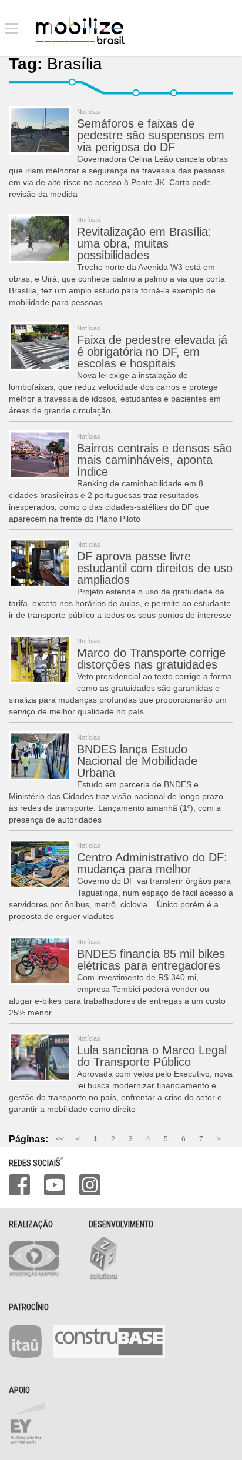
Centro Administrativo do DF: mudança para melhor (152, 863)
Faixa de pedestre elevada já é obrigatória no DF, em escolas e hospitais (152, 351)
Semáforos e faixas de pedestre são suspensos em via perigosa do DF (150, 135)
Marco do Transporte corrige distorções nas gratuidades (151, 658)
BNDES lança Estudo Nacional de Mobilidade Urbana (137, 761)
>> (60, 1158)
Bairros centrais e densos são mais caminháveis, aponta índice (154, 460)
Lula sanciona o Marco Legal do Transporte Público (152, 1056)
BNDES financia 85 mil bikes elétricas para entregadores (151, 959)
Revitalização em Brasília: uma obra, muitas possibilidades (144, 243)
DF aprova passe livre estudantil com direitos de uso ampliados (155, 568)
